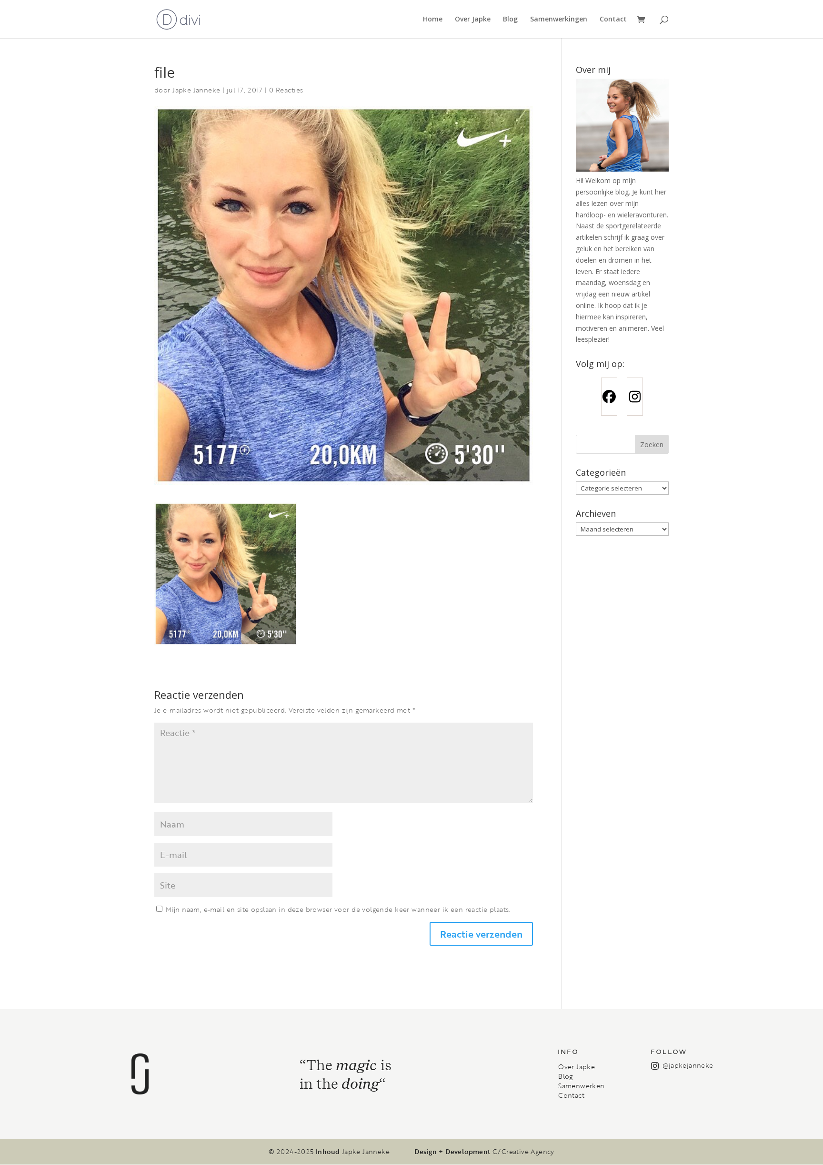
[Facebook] (609, 397)
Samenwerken (581, 1086)
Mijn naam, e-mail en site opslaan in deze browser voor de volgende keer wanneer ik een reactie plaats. (338, 909)
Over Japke (473, 19)
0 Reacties (286, 90)
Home (432, 19)
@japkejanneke (687, 1065)
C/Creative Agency (523, 1151)
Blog (510, 19)
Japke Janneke (196, 90)
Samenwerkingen (558, 19)
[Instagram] (635, 397)
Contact (613, 19)
